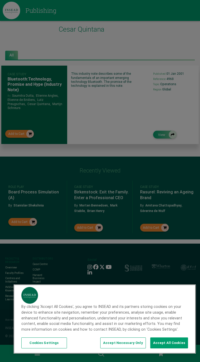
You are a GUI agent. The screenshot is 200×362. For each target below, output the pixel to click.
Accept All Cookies (169, 343)
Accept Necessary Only (123, 343)
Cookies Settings (44, 343)
